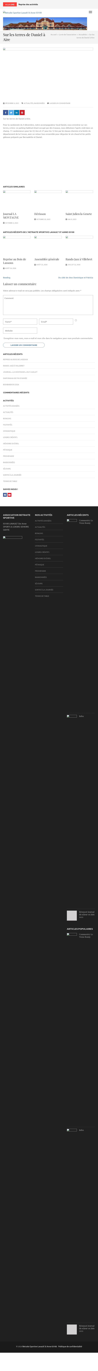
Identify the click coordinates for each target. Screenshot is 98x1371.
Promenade (8, 456)
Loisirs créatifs (10, 437)
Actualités (28, 103)
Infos (81, 716)
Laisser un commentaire (60, 103)
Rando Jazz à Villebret (79, 259)
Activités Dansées (11, 406)
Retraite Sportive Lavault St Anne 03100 (39, 1346)
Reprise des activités (28, 4)
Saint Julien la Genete (79, 214)
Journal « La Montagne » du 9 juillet (20, 372)
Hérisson (40, 214)
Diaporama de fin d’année (15, 378)
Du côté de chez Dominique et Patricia (75, 277)
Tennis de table (10, 481)
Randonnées (39, 103)
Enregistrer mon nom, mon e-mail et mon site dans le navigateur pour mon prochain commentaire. (48, 338)
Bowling (6, 277)
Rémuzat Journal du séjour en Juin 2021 (87, 914)
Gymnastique (9, 431)
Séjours (7, 468)
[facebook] (5, 495)
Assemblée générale (46, 259)
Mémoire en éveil (11, 443)
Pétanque (7, 450)
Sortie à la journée (12, 475)
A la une (9, 4)
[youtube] (9, 495)
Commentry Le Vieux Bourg (86, 521)
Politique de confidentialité (70, 1346)
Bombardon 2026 (11, 384)
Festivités (7, 425)
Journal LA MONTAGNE (11, 215)
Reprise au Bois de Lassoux (14, 261)
